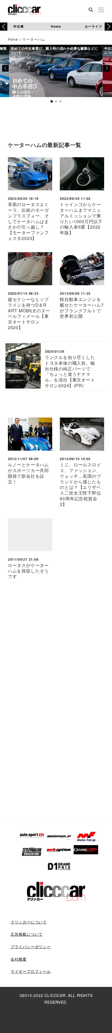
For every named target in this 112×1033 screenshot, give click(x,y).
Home (56, 26)
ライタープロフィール (31, 971)
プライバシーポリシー (31, 946)
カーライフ (93, 26)
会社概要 (19, 959)
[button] (108, 27)
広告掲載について (27, 934)
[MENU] (101, 10)
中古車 (18, 26)
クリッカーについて (29, 922)
